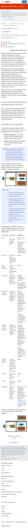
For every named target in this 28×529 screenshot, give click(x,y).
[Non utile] (17, 28)
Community (4, 478)
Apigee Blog (4, 496)
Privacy (3, 522)
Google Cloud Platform (6, 513)
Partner (3, 470)
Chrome (3, 508)
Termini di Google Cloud (20, 522)
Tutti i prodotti (4, 515)
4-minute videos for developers (8, 494)
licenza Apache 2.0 (14, 451)
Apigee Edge (4, 23)
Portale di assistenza (6, 485)
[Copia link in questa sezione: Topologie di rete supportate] (23, 124)
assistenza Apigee (15, 157)
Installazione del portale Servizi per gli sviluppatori (22, 402)
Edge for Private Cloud (8, 6)
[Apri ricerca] (20, 2)
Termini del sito (9, 522)
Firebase (3, 511)
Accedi (24, 1)
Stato (2, 483)
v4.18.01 (21, 6)
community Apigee (7, 108)
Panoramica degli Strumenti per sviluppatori (11, 491)
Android (3, 506)
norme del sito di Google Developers (18, 453)
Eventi (2, 468)
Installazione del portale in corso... (10, 25)
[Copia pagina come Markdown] (14, 37)
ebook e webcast (5, 472)
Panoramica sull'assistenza (7, 481)
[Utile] (15, 28)
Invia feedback (6, 31)
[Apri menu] (2, 2)
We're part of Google (6, 465)
